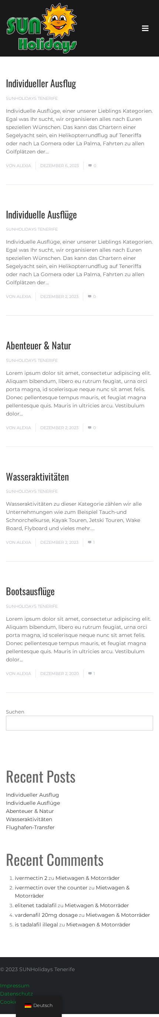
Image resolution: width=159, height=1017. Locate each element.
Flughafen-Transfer (30, 827)
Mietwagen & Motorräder (87, 878)
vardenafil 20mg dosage (46, 915)
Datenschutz (16, 993)
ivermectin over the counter (51, 887)
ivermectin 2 (31, 878)
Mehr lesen (65, 151)
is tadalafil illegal (36, 924)
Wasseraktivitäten (37, 476)
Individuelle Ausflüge (41, 214)
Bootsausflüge (30, 591)
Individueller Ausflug (41, 83)
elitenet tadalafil (36, 905)
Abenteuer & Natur (38, 345)
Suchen (15, 712)
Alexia (24, 165)
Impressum (15, 985)
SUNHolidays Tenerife (32, 98)
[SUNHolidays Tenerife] (42, 28)
